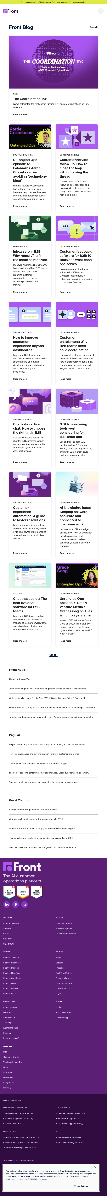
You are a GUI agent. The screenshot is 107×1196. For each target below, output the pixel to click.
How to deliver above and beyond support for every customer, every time (44, 754)
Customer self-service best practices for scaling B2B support (38, 763)
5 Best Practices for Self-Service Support (21, 1137)
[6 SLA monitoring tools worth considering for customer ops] (77, 401)
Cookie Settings (81, 1186)
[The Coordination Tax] (53, 62)
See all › (94, 27)
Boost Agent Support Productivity (70, 1113)
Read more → (20, 114)
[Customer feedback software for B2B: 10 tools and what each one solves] (77, 228)
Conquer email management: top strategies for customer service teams (43, 782)
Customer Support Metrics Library (18, 1118)
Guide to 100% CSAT (12, 1123)
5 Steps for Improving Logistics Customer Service (33, 809)
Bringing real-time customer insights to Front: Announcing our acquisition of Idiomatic (51, 717)
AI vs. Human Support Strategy (69, 1123)
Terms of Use (17, 1176)
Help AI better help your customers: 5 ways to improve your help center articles (47, 744)
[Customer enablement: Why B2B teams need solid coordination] (77, 314)
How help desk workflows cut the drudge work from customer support (43, 847)
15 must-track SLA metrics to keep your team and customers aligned (42, 828)
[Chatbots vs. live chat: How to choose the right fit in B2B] (30, 401)
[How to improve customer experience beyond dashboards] (30, 314)
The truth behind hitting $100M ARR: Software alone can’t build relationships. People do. (52, 707)
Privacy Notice (46, 1176)
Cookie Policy (30, 1176)
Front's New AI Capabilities (67, 1118)
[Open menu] (101, 11)
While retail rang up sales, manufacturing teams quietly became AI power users (47, 688)
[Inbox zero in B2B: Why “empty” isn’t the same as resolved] (30, 228)
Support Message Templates (68, 1137)
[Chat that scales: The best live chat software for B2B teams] (30, 575)
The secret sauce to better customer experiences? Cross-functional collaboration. (49, 772)
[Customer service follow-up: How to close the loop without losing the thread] (77, 136)
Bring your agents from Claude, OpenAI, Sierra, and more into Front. (53, 2)
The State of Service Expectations (18, 1113)
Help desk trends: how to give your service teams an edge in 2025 (41, 838)
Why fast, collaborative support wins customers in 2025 (36, 819)
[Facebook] (15, 904)
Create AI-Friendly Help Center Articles (20, 1142)
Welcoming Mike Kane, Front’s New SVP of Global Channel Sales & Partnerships (48, 698)
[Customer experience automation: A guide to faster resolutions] (30, 484)
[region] (51, 1178)
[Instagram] (24, 904)
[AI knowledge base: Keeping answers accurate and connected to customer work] (77, 484)
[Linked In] (6, 904)
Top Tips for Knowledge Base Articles (19, 1147)
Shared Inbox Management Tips (70, 1142)
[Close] (95, 1167)
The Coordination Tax (19, 679)
